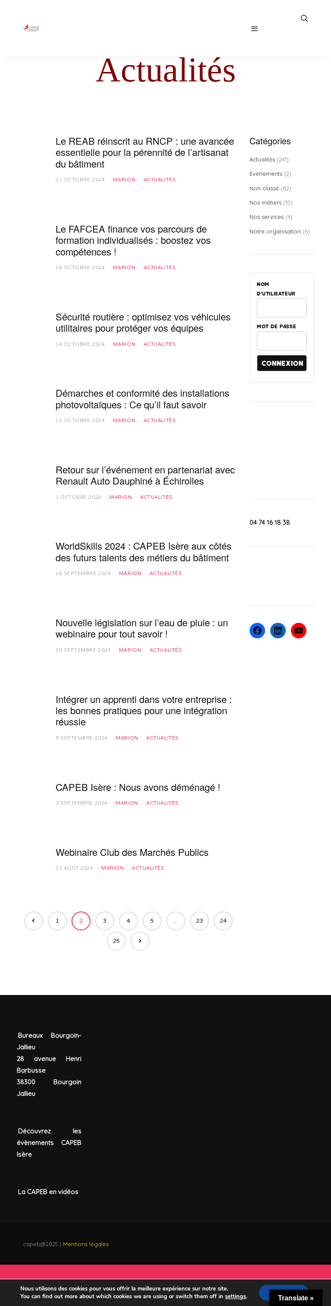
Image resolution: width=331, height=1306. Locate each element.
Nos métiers (265, 202)
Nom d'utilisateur (276, 288)
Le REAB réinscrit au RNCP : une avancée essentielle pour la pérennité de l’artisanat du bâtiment (145, 152)
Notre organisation (275, 231)
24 (223, 920)
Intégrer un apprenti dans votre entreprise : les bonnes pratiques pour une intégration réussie (144, 710)
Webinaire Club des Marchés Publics (132, 851)
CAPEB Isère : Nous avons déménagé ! (138, 786)
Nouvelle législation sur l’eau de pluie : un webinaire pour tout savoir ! (142, 628)
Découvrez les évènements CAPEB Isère (49, 1142)
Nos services (267, 216)
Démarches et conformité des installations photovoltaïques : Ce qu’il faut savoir (142, 398)
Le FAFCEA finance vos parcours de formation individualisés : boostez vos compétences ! (133, 240)
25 (116, 941)
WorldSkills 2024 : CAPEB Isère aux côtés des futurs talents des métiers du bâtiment (143, 551)
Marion (124, 180)
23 (199, 920)
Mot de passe (276, 326)
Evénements (266, 173)
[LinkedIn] (278, 630)
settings (235, 1296)
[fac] (257, 630)
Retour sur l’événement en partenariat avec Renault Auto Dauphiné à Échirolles (145, 475)
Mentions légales (86, 1244)
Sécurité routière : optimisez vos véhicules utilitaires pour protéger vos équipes (143, 322)
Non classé (264, 188)
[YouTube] (298, 630)
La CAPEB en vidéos (48, 1192)
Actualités (160, 180)
